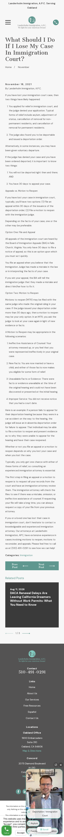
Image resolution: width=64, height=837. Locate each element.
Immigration (26, 555)
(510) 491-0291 (19, 548)
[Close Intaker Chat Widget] (61, 765)
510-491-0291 (32, 672)
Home (32, 687)
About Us (32, 693)
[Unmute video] (44, 796)
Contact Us (32, 718)
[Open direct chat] (56, 765)
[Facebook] (18, 791)
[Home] (32, 22)
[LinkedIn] (25, 791)
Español (32, 711)
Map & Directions (32, 750)
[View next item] (26, 633)
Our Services (32, 699)
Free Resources (32, 705)
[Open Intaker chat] (31, 835)
